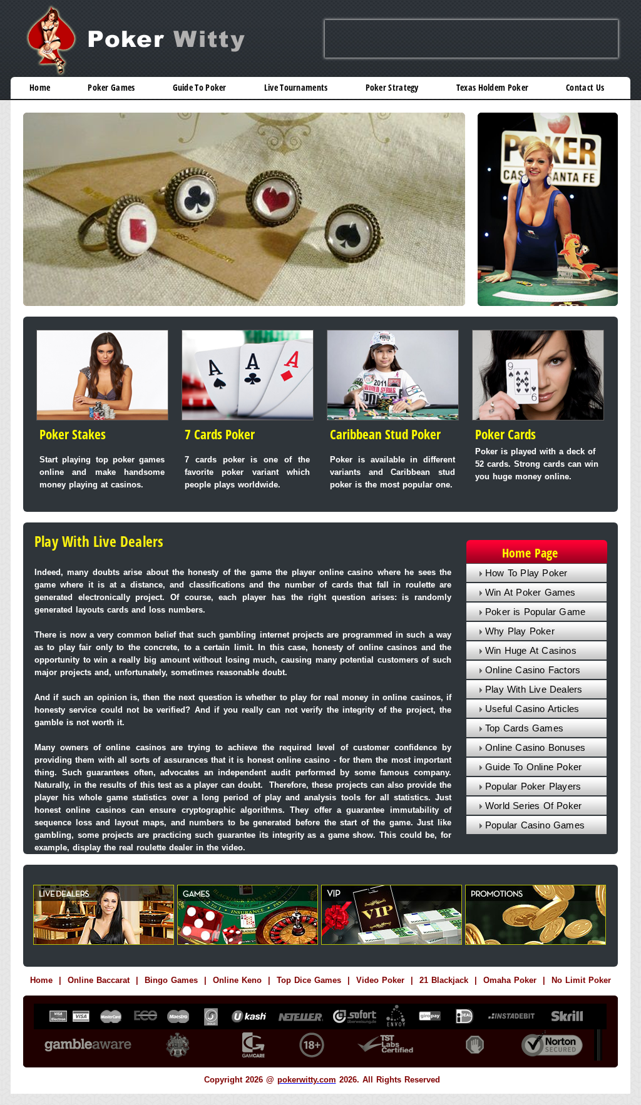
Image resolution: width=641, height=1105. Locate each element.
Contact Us (585, 88)
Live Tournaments (296, 88)
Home (39, 88)
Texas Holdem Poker (492, 88)
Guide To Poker (200, 88)
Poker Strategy (392, 88)
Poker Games (111, 88)
